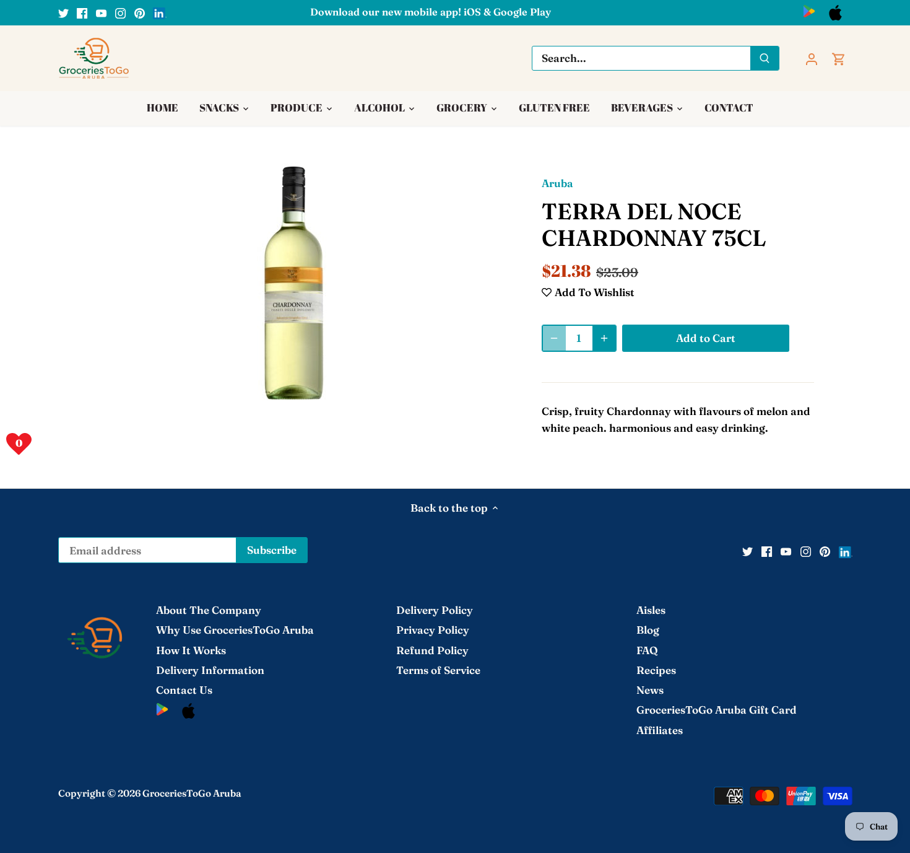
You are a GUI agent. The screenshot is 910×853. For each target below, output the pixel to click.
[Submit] (764, 58)
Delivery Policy (434, 609)
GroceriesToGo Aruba (191, 793)
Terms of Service (438, 669)
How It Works (191, 650)
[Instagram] (120, 12)
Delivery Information (210, 669)
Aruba (557, 183)
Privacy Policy (432, 629)
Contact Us (184, 689)
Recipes (656, 669)
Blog (647, 629)
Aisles (650, 609)
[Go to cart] (838, 58)
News (650, 689)
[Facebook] (82, 12)
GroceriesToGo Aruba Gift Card (716, 709)
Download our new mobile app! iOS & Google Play (430, 12)
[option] (304, 283)
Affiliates (659, 730)
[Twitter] (63, 12)
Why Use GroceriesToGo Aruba (235, 629)
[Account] (811, 58)
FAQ (647, 650)
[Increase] (604, 338)
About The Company (208, 609)
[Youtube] (101, 12)
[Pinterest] (139, 12)
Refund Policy (432, 650)
